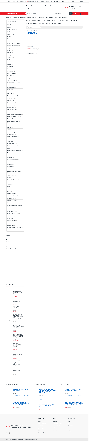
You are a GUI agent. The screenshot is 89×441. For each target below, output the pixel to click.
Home (27, 5)
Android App (49, 1)
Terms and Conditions (43, 259)
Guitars (45, 5)
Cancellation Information (43, 253)
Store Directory (56, 255)
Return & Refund (41, 255)
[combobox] (39, 13)
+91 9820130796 (21, 1)
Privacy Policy (41, 257)
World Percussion (14, 43)
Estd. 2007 (43, 1)
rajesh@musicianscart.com (33, 1)
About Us (30, 8)
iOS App (56, 1)
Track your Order (71, 257)
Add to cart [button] (37, 49)
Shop (73, 1)
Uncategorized (13, 31)
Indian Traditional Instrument (15, 24)
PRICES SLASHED (14, 27)
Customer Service (71, 259)
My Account (80, 1)
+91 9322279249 (11, 1)
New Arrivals (39, 5)
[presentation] (82, 204)
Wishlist (69, 253)
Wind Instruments (14, 29)
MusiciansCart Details (57, 250)
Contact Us (37, 8)
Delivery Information (42, 250)
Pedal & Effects (13, 46)
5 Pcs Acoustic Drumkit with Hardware (32, 31)
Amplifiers (58, 5)
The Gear (12, 34)
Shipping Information (42, 251)
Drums (52, 5)
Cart (68, 250)
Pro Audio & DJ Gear (14, 48)
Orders (69, 255)
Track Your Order (65, 1)
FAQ (54, 253)
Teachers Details (56, 251)
